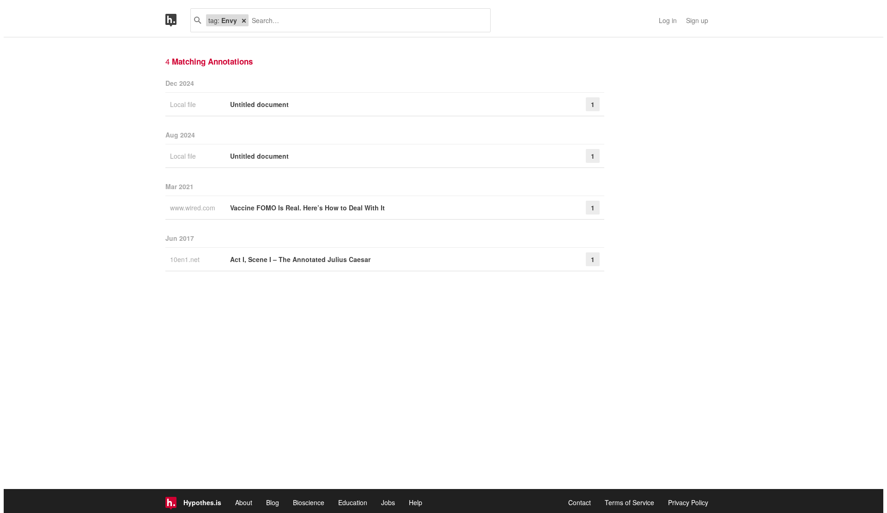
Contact (579, 502)
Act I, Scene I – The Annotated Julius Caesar (300, 259)
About (243, 502)
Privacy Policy (688, 502)
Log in (668, 20)
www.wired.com (193, 207)
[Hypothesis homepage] (177, 20)
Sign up (697, 20)
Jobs (388, 502)
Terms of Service (629, 502)
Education (352, 502)
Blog (272, 502)
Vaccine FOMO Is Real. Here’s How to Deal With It (307, 207)
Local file (184, 104)
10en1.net (185, 259)
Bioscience (308, 502)
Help (415, 502)
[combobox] (366, 20)
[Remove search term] (244, 20)
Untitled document (259, 104)
